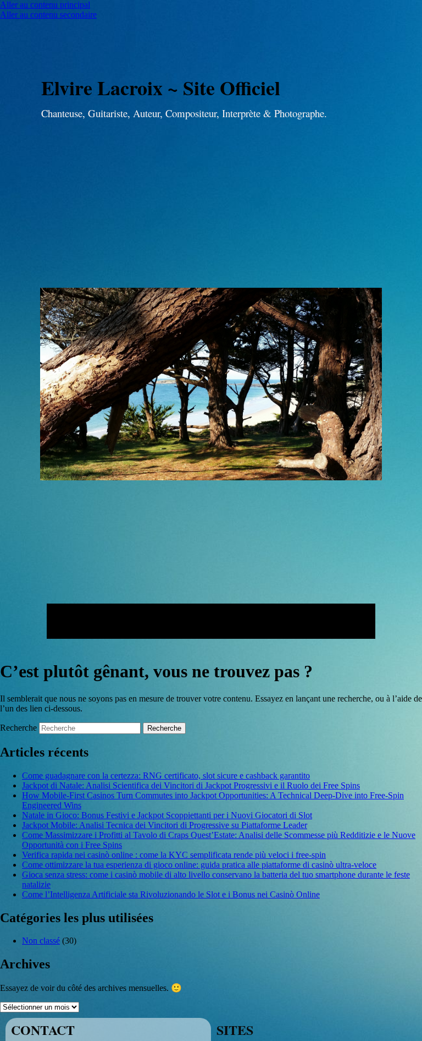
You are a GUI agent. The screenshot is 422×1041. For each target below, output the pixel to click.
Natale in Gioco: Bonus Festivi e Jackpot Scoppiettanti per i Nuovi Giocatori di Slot (167, 815)
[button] (211, 621)
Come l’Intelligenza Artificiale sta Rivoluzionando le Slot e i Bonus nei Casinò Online (171, 894)
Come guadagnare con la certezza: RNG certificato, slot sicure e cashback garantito (166, 775)
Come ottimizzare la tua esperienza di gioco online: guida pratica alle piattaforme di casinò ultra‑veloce (199, 864)
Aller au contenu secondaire (48, 14)
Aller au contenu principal (45, 4)
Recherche (18, 727)
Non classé (41, 940)
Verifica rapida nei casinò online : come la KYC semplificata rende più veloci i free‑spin (174, 854)
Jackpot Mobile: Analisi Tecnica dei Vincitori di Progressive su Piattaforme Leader (164, 825)
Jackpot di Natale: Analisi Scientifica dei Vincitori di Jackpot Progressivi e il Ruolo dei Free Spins (191, 785)
